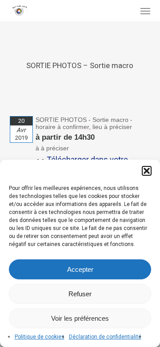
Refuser (80, 294)
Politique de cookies (39, 337)
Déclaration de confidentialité (105, 337)
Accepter (80, 269)
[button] (146, 170)
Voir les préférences (80, 318)
